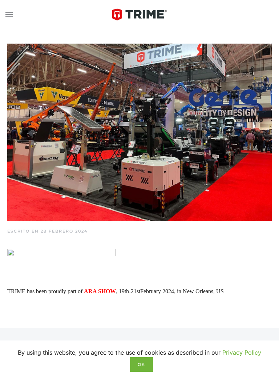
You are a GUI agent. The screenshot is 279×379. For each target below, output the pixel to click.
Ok (141, 364)
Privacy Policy (241, 352)
